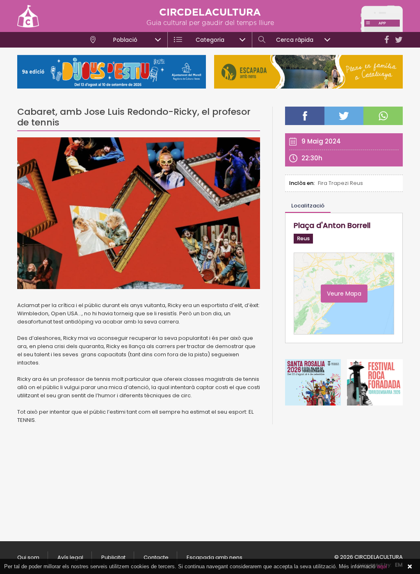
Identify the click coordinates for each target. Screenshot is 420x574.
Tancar (409, 566)
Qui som (28, 557)
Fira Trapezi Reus (340, 183)
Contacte (156, 557)
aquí (382, 566)
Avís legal (70, 557)
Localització (307, 206)
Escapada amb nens (214, 557)
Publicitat (113, 557)
